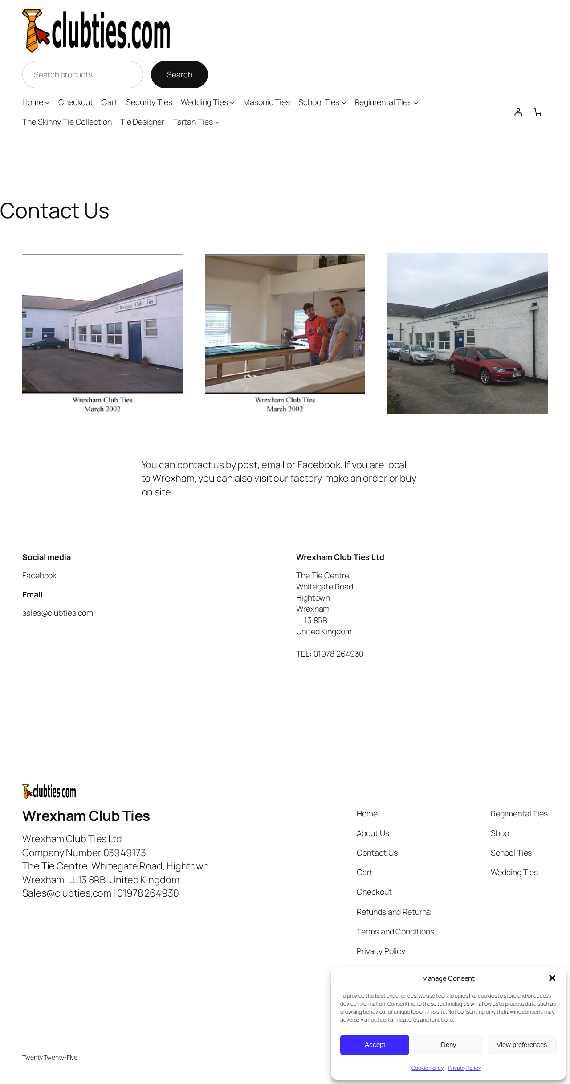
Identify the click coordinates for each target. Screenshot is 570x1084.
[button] (552, 978)
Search (179, 74)
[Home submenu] (47, 102)
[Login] (518, 112)
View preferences (522, 1044)
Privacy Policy (464, 1068)
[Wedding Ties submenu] (232, 102)
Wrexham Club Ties (86, 815)
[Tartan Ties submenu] (217, 122)
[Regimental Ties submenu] (416, 102)
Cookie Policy (427, 1068)
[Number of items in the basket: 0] (538, 112)
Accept (375, 1044)
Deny (448, 1044)
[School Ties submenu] (344, 102)
